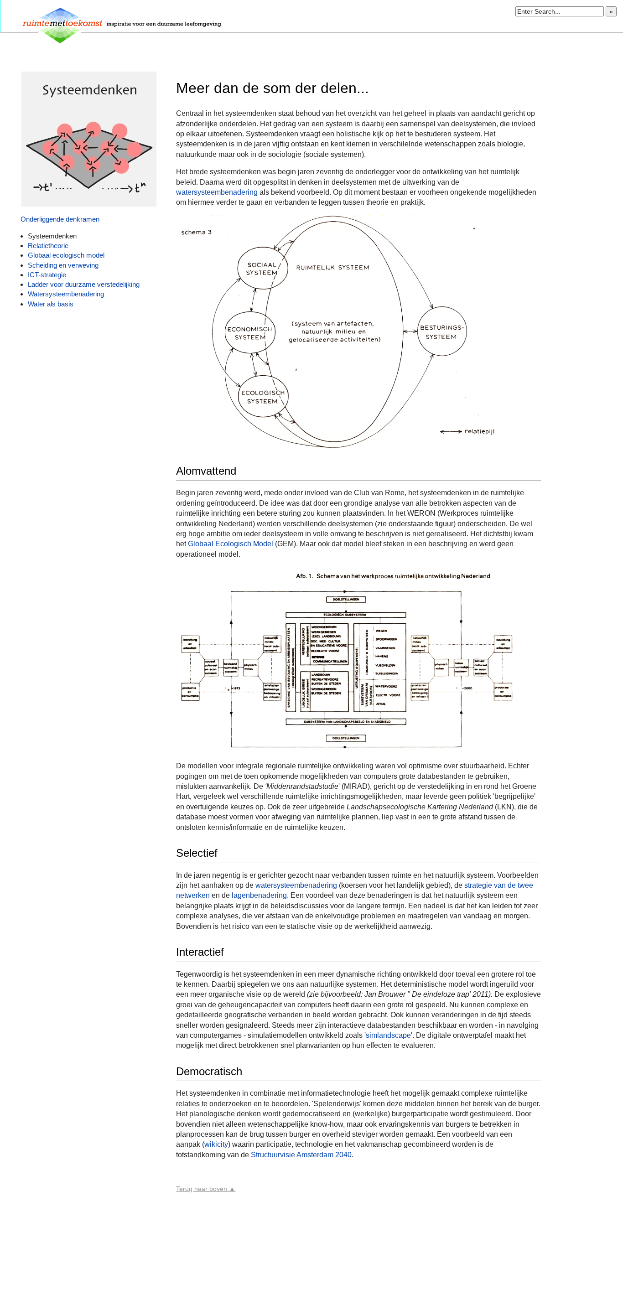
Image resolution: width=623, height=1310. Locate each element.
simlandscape (388, 1035)
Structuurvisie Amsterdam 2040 (301, 1155)
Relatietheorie (49, 245)
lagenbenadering (259, 895)
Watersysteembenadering (66, 294)
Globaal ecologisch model (66, 255)
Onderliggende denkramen (60, 219)
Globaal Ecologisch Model (231, 544)
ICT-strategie (47, 275)
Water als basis (50, 304)
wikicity (216, 1144)
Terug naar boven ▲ (205, 1188)
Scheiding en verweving (63, 265)
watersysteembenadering (217, 192)
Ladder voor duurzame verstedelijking (84, 284)
